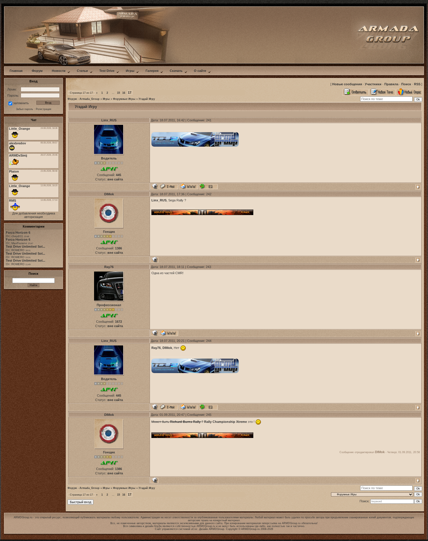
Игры (106, 98)
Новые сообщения (347, 84)
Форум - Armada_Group (84, 98)
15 (118, 92)
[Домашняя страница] (188, 186)
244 (208, 341)
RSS (417, 84)
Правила (391, 84)
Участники (373, 84)
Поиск (406, 84)
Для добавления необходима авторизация (33, 215)
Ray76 (109, 267)
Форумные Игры (124, 98)
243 (208, 267)
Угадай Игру (147, 98)
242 (208, 194)
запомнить (21, 103)
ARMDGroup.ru (291, 523)
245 (208, 414)
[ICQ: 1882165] (208, 186)
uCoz (194, 529)
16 (123, 92)
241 (208, 120)
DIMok (109, 194)
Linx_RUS (108, 120)
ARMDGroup (216, 529)
